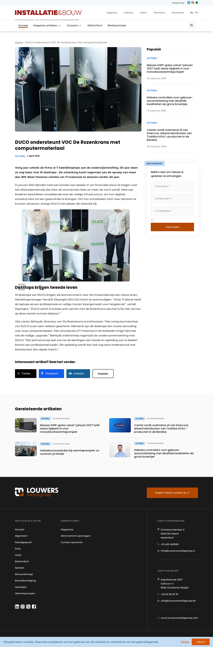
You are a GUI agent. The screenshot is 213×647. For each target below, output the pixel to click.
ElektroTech (95, 25)
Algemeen (21, 535)
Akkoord (201, 642)
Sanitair (19, 567)
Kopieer (103, 373)
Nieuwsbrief (178, 12)
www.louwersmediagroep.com (179, 617)
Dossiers (72, 25)
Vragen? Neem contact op (170, 492)
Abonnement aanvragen (76, 535)
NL (191, 12)
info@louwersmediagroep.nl (178, 550)
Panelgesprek (23, 542)
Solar (18, 548)
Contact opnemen (72, 542)
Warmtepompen (25, 593)
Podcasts (128, 12)
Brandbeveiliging (25, 580)
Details (185, 641)
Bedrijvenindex (117, 25)
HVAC (18, 555)
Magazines (112, 12)
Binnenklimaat (24, 574)
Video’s (143, 12)
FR (196, 12)
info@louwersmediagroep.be (178, 600)
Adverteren (159, 12)
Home (19, 42)
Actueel (23, 25)
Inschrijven (172, 227)
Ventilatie (20, 587)
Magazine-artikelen (45, 25)
